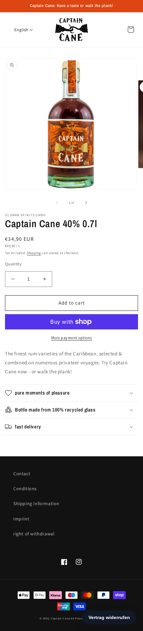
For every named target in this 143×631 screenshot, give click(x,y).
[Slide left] (57, 202)
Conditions (25, 489)
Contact (21, 474)
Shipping (34, 253)
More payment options (71, 337)
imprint (21, 519)
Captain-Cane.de (62, 618)
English (21, 30)
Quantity (13, 264)
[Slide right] (86, 202)
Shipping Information (36, 503)
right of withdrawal (34, 534)
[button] (71, 393)
